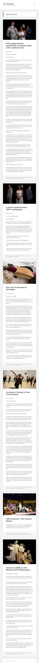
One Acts (12, 365)
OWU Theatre (8, 178)
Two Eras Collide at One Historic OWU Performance (18, 569)
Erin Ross (16, 177)
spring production (14, 178)
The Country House (29, 534)
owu (31, 177)
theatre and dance (21, 178)
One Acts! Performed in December (16, 288)
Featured (28, 652)
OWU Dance (18, 488)
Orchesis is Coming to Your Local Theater (18, 393)
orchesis (12, 488)
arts (29, 533)
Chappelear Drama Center (10, 534)
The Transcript (8, 4)
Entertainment (23, 177)
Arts (20, 177)
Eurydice (29, 177)
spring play (11, 256)
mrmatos (16, 652)
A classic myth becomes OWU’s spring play (16, 208)
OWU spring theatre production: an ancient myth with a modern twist (18, 45)
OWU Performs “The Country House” (19, 520)
